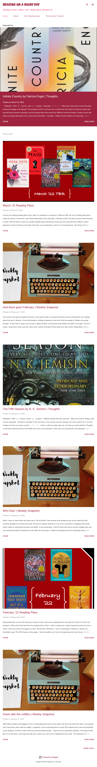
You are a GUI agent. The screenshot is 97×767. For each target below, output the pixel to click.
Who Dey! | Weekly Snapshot (21, 510)
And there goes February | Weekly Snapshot (30, 307)
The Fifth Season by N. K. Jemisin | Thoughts (31, 409)
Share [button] (5, 121)
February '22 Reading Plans (20, 612)
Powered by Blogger (50, 757)
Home (5, 16)
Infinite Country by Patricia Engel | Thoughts (30, 96)
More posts (89, 748)
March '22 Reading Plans (18, 205)
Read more (89, 121)
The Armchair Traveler (55, 16)
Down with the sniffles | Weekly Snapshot (28, 714)
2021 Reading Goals (32, 16)
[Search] (87, 4)
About (15, 16)
